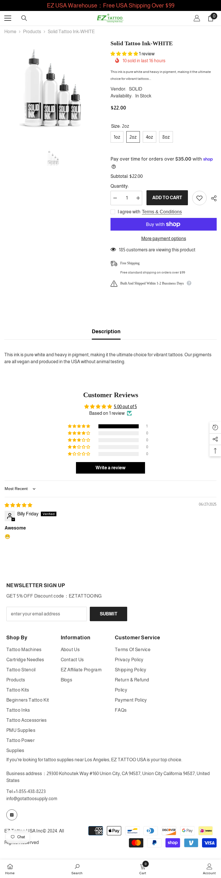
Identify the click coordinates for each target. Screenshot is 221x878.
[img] (18, 505)
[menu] (7, 18)
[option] (53, 88)
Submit (108, 613)
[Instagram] (11, 814)
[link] (77, 869)
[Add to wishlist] (199, 198)
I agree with (129, 211)
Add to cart (167, 197)
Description (106, 331)
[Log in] (197, 18)
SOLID (135, 88)
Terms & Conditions (162, 211)
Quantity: (119, 186)
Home (10, 31)
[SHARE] (212, 198)
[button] (124, 53)
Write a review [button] (110, 467)
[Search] (24, 18)
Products (32, 31)
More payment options (163, 238)
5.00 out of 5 (125, 406)
